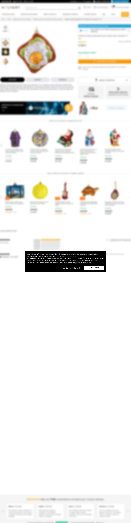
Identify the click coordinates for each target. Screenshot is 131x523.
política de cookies (66, 263)
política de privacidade (83, 263)
